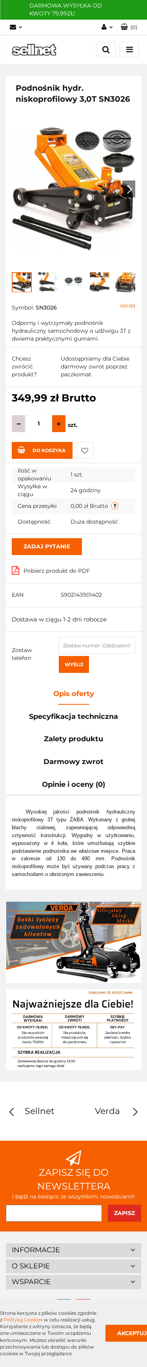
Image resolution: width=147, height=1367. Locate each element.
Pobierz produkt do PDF (57, 570)
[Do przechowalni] (84, 450)
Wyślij (74, 664)
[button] (73, 1250)
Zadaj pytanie (47, 546)
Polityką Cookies (23, 1320)
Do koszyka (49, 450)
